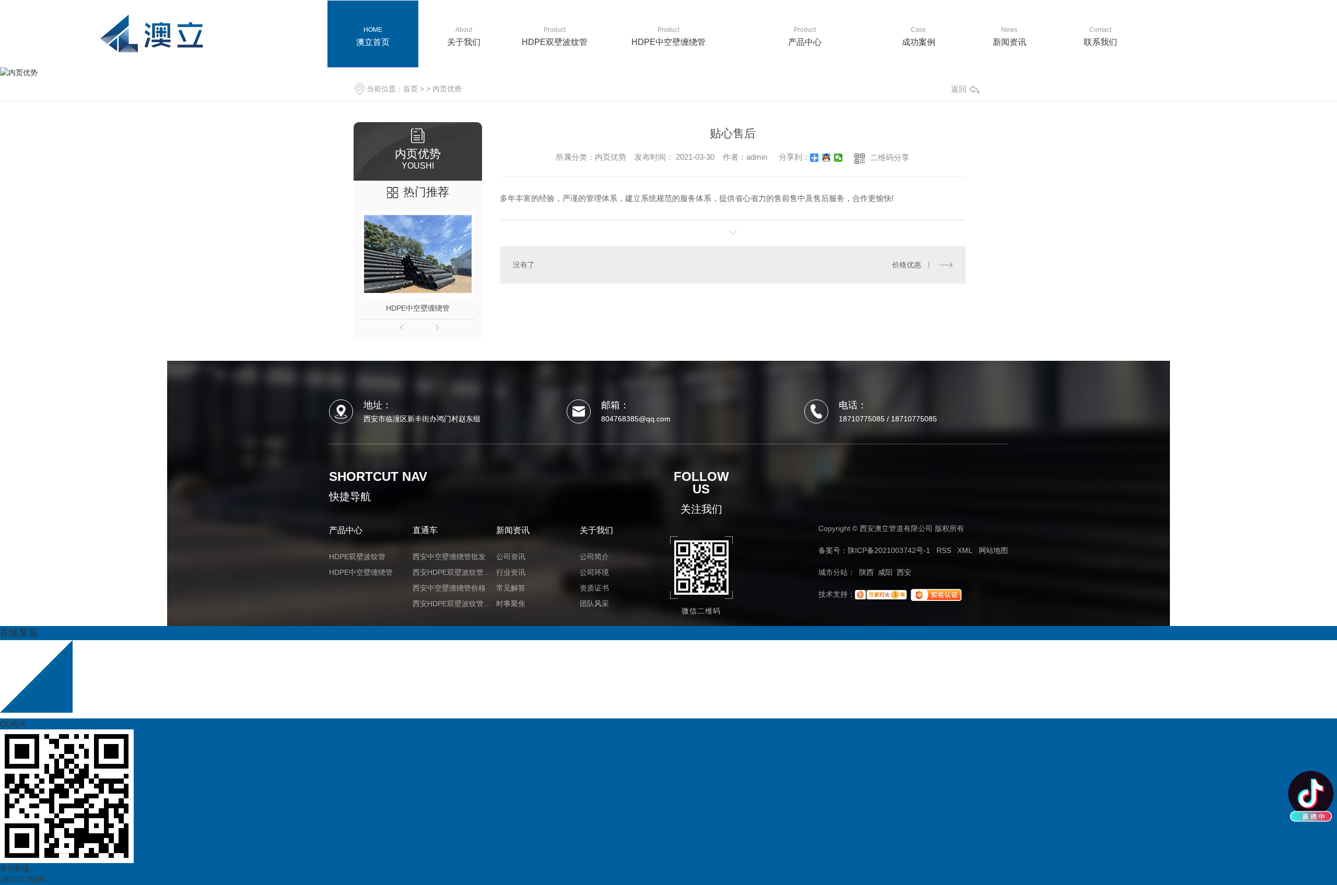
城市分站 (833, 572)
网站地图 (993, 550)
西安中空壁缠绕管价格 (449, 588)
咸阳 (885, 572)
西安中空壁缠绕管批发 (449, 556)
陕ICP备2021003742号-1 (889, 550)
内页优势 (447, 89)
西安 (904, 572)
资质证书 (594, 588)
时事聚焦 (510, 603)
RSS (943, 550)
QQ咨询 (13, 723)
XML (964, 550)
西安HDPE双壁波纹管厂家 (454, 603)
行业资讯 (510, 572)
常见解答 (510, 588)
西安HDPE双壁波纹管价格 (454, 572)
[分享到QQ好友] (826, 158)
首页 (410, 89)
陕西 (866, 572)
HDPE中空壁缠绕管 (418, 308)
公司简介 (594, 556)
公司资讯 (510, 556)
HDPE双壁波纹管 (357, 556)
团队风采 (594, 603)
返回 (959, 89)
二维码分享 (889, 157)
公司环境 (594, 572)
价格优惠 (906, 265)
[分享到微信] (838, 158)
